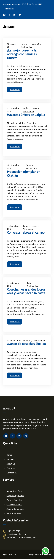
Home (9, 454)
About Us (11, 463)
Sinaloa (26, 340)
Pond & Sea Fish (14, 500)
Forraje (24, 43)
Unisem (9, 26)
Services (10, 459)
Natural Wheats (14, 513)
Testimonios (26, 47)
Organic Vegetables (15, 495)
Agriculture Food (14, 491)
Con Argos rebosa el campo (26, 232)
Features (11, 468)
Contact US (12, 472)
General (35, 43)
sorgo (34, 226)
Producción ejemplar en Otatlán (23, 173)
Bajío (25, 108)
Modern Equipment (15, 508)
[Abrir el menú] (48, 26)
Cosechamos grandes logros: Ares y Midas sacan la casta (27, 291)
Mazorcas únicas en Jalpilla (26, 115)
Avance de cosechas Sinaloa (26, 344)
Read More (15, 89)
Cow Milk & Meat (14, 504)
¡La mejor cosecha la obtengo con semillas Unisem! (22, 54)
